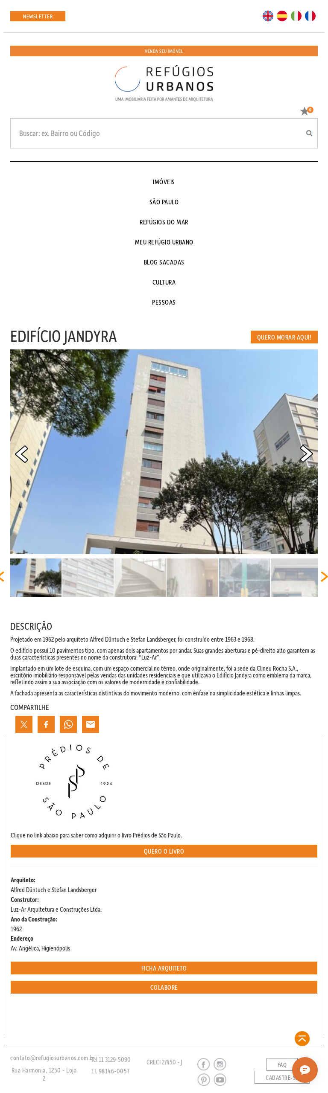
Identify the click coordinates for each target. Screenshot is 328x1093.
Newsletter (38, 16)
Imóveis (164, 181)
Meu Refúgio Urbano (164, 242)
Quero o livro (164, 851)
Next (306, 454)
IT (293, 15)
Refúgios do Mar (164, 222)
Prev (21, 454)
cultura (164, 282)
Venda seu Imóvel (164, 51)
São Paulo (164, 202)
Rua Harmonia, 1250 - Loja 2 (44, 1074)
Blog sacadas (164, 262)
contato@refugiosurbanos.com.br (52, 1057)
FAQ (282, 1065)
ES (280, 15)
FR (308, 15)
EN (266, 15)
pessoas (164, 302)
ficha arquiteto (164, 968)
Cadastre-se (282, 1077)
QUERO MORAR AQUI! (284, 337)
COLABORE (164, 987)
